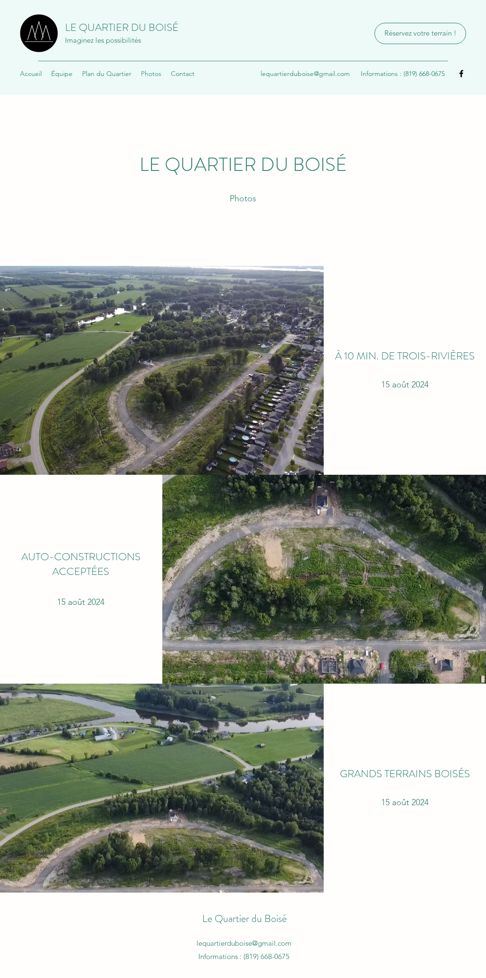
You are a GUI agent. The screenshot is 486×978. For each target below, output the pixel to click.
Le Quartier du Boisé (244, 918)
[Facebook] (461, 73)
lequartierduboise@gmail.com (305, 73)
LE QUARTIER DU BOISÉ (121, 27)
